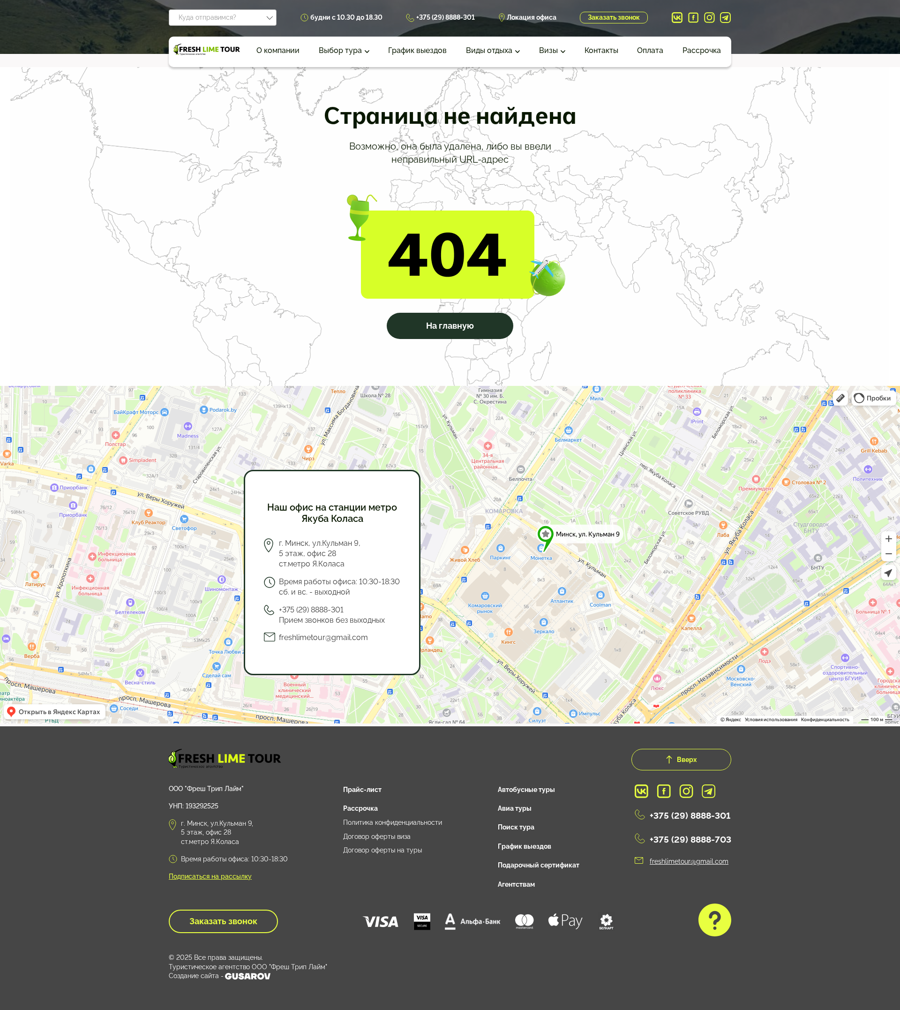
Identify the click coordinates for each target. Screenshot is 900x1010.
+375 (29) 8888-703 (690, 839)
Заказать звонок (614, 17)
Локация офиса (531, 17)
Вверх (687, 759)
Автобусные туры (526, 789)
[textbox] (222, 16)
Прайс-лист (362, 789)
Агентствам (516, 884)
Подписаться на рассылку (210, 876)
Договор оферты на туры (382, 850)
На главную (450, 326)
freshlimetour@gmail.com (323, 637)
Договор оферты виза (377, 836)
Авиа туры (515, 808)
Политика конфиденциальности (392, 822)
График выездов (417, 50)
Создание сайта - (196, 976)
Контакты (601, 50)
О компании (278, 50)
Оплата (650, 50)
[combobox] (223, 17)
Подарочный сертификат (538, 865)
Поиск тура (516, 827)
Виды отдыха (489, 50)
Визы (548, 50)
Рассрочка (701, 50)
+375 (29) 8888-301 (445, 17)
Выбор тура (340, 50)
